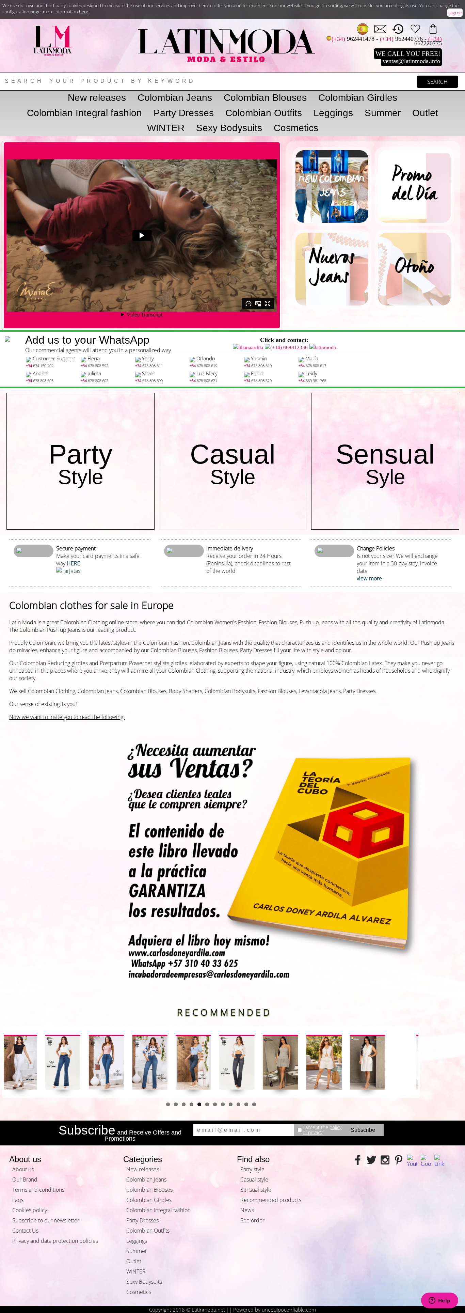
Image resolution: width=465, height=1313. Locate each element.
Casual (232, 463)
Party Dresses (184, 113)
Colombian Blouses (265, 97)
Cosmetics (296, 128)
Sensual (385, 463)
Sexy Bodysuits (229, 128)
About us (23, 1169)
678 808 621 (203, 380)
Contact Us (25, 1230)
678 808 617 (312, 365)
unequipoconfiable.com (289, 1309)
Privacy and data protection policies (55, 1241)
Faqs (17, 1200)
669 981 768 (312, 380)
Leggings (333, 113)
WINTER (166, 128)
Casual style (254, 1179)
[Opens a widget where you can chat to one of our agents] (439, 1301)
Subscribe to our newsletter (45, 1220)
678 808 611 (149, 365)
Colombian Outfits (263, 113)
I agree (455, 13)
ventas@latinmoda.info (411, 61)
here (83, 12)
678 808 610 (258, 365)
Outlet (425, 113)
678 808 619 (203, 365)
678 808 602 (94, 380)
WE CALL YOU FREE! (407, 53)
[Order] (433, 28)
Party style (252, 1169)
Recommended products (270, 1200)
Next (428, 1062)
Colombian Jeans (175, 97)
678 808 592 (94, 365)
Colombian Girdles (357, 97)
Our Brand (24, 1179)
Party (80, 463)
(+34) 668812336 (289, 347)
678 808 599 (149, 380)
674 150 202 (39, 365)
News (247, 1210)
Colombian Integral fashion (84, 113)
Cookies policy (29, 1210)
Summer (383, 113)
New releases (97, 97)
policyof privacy (322, 1130)
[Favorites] (415, 28)
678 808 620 (258, 380)
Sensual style (255, 1189)
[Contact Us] (380, 28)
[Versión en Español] (362, 28)
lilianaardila (250, 347)
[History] (397, 28)
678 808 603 (39, 380)
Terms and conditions (38, 1189)
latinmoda (325, 347)
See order (252, 1220)
